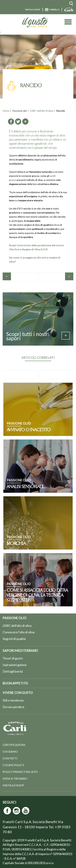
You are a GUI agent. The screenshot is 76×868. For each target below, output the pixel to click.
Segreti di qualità (14, 639)
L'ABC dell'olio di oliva (41, 110)
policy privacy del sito (20, 771)
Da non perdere (13, 707)
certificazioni (14, 744)
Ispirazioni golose (15, 665)
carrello (54, 9)
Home (6, 110)
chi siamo (10, 751)
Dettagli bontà (13, 671)
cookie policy (13, 765)
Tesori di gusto (13, 658)
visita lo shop (32, 9)
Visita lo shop (13, 785)
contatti (10, 758)
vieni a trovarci (15, 778)
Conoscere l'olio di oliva (18, 632)
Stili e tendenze (13, 700)
